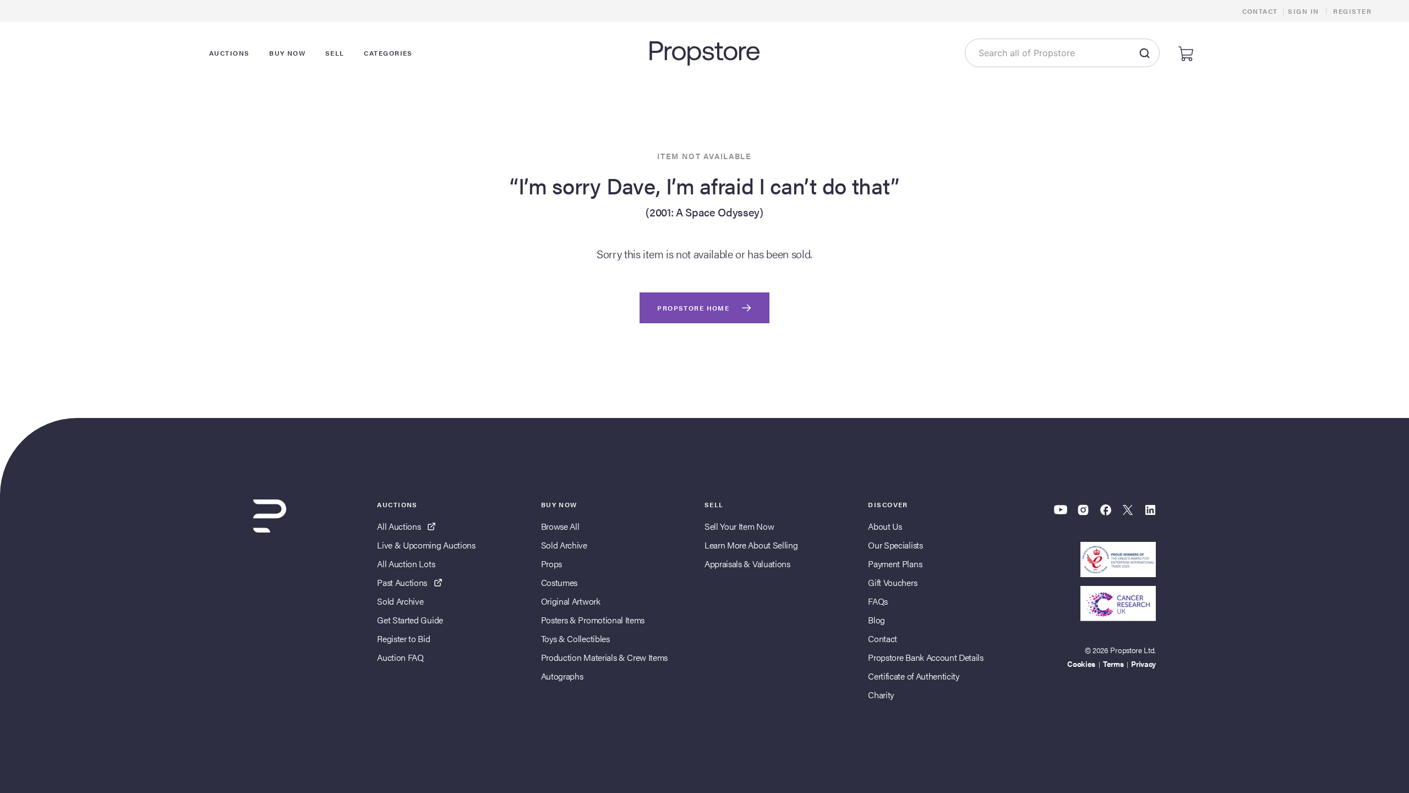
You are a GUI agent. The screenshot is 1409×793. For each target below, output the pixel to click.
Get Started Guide (410, 620)
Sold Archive (400, 601)
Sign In (1303, 11)
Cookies (1081, 663)
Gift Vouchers (892, 582)
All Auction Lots (406, 563)
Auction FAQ (400, 657)
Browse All (560, 526)
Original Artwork (570, 601)
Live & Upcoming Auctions (426, 545)
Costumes (559, 582)
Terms (1113, 663)
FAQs (878, 601)
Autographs (562, 676)
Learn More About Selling (751, 545)
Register (1352, 11)
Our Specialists (895, 545)
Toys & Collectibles (575, 638)
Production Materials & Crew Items (604, 657)
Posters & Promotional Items (593, 620)
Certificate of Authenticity (913, 676)
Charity (881, 694)
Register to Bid (403, 638)
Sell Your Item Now (739, 526)
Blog (876, 620)
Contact (1260, 11)
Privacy (1143, 663)
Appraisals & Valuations (747, 563)
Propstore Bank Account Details (925, 657)
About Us (885, 526)
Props (551, 563)
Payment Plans (895, 563)
